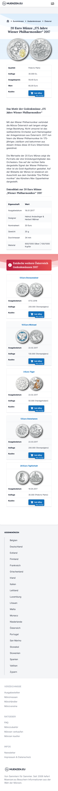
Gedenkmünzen (34, 21)
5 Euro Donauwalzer (29, 278)
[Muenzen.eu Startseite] (14, 3)
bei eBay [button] (38, 93)
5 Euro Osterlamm (29, 419)
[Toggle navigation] (52, 3)
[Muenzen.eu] (7, 21)
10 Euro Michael (29, 325)
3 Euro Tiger (29, 372)
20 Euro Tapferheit (29, 466)
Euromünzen (18, 21)
